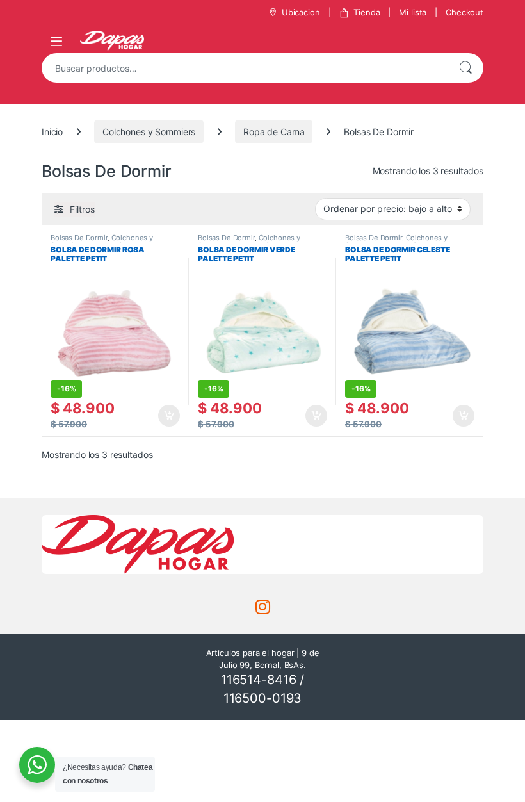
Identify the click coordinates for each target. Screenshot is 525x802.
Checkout (464, 12)
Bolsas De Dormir (79, 237)
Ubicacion (301, 12)
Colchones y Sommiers (148, 131)
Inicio (52, 131)
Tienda (366, 12)
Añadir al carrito (167, 416)
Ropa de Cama (273, 131)
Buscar (465, 68)
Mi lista (412, 12)
